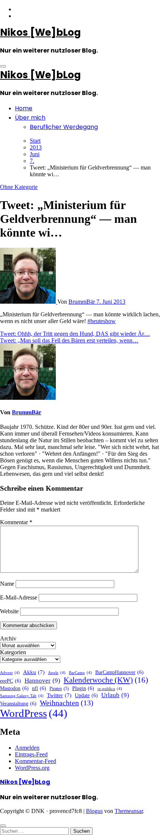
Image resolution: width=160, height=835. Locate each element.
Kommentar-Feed (35, 761)
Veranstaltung (18, 703)
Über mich (30, 117)
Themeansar (129, 811)
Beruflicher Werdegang (64, 127)
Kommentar (16, 522)
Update (86, 695)
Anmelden (27, 747)
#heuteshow (101, 321)
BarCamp (80, 673)
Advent (10, 673)
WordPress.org (32, 768)
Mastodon (14, 688)
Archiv (8, 638)
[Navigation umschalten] (3, 66)
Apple (56, 673)
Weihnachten (66, 703)
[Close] (3, 826)
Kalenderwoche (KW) (106, 680)
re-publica (109, 689)
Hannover (42, 680)
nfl (39, 688)
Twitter (59, 695)
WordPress (33, 713)
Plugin (83, 688)
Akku (34, 672)
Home (23, 108)
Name (7, 584)
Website (9, 611)
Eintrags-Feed (31, 754)
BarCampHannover (119, 672)
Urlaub (115, 695)
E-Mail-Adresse (18, 597)
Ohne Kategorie (19, 187)
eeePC (10, 681)
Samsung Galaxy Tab (22, 696)
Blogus (94, 811)
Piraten (59, 688)
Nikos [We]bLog (40, 32)
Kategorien (13, 652)
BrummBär (82, 301)
